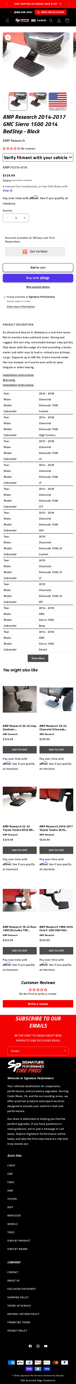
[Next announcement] (69, 4)
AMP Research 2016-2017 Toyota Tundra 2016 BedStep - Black (56, 828)
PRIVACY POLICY (17, 1330)
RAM (10, 1190)
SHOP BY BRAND (17, 1249)
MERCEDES (14, 1215)
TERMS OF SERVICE (19, 1306)
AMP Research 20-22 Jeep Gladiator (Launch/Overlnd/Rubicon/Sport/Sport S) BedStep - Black (19, 727)
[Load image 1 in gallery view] (18, 102)
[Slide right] (72, 102)
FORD (10, 1182)
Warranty (9, 380)
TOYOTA (12, 1199)
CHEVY (11, 1165)
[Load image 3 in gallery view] (58, 102)
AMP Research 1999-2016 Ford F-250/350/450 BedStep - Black (56, 928)
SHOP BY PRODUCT (18, 1240)
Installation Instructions (18, 375)
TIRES (11, 1232)
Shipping (7, 180)
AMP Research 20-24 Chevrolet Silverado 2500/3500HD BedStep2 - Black (55, 727)
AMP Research (10, 734)
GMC (10, 1174)
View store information (21, 306)
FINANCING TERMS (19, 1322)
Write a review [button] (38, 1004)
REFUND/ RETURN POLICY (23, 1314)
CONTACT (12, 1272)
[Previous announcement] (7, 4)
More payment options (38, 287)
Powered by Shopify (54, 1375)
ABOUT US (13, 1280)
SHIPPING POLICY (18, 1297)
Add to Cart (19, 749)
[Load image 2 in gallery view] (38, 102)
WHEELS (12, 1224)
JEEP (10, 1207)
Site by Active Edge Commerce (38, 1380)
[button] (7, 20)
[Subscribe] (64, 1051)
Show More (38, 658)
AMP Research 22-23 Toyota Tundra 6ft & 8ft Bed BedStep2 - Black (18, 828)
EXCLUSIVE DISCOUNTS (21, 1289)
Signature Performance (32, 1375)
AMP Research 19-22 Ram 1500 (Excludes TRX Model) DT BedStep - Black (19, 928)
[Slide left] (4, 102)
